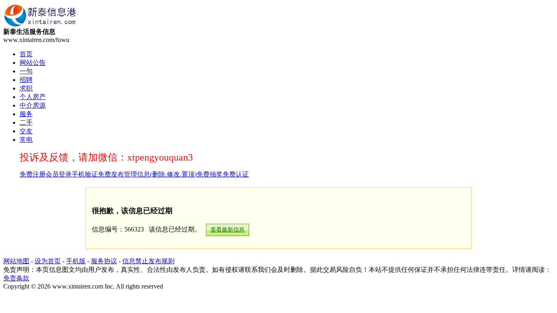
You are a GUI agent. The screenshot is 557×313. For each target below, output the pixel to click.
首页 (26, 54)
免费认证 (236, 174)
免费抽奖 (210, 174)
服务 (26, 113)
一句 (26, 71)
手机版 (76, 261)
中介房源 (33, 105)
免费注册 (33, 174)
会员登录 (59, 174)
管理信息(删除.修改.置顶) (160, 174)
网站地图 (16, 261)
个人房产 (33, 96)
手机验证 (85, 174)
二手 (26, 122)
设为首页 (48, 261)
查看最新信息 (227, 230)
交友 (26, 131)
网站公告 (33, 62)
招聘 (26, 79)
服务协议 (104, 261)
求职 (26, 88)
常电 (26, 139)
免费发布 (111, 174)
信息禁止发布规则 (148, 261)
